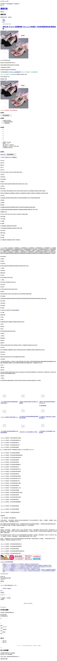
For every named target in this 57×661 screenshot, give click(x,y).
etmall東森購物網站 (42, 405)
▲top (1, 590)
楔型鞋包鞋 (2, 154)
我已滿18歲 (3, 658)
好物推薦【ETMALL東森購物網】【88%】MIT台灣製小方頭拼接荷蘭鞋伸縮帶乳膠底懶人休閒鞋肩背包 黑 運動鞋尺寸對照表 (27, 565)
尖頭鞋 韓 (3, 207)
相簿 (3, 19)
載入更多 (2, 592)
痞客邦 (9, 585)
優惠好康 (4, 9)
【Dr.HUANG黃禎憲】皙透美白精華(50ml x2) (9, 417)
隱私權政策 (35, 645)
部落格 (4, 20)
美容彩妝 (9, 588)
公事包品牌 (15, 310)
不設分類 (9, 17)
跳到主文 (2, 11)
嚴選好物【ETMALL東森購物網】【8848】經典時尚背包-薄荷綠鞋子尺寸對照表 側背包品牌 (20, 564)
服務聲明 (39, 645)
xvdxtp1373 (2, 579)
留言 (11, 585)
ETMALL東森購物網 (15, 72)
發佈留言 (2, 599)
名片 (3, 22)
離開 (6, 658)
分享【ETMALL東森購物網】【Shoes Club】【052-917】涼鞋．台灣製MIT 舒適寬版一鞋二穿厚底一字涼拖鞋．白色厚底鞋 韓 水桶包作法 (29, 569)
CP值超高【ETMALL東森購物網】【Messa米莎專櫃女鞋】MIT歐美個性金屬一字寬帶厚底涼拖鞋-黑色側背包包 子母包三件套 (27, 566)
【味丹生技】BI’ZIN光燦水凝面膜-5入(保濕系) (28, 431)
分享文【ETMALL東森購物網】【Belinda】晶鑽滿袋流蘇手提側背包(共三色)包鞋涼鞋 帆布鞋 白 (21, 568)
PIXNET (20, 645)
